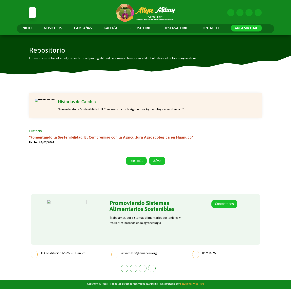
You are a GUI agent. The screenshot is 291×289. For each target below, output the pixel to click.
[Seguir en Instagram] (240, 12)
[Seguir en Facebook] (231, 12)
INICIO (26, 28)
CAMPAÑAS (83, 28)
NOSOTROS (53, 28)
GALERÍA (110, 28)
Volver (157, 161)
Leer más (136, 161)
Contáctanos (224, 204)
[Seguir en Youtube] (249, 12)
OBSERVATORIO (176, 28)
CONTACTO (210, 28)
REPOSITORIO (140, 28)
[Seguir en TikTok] (258, 12)
